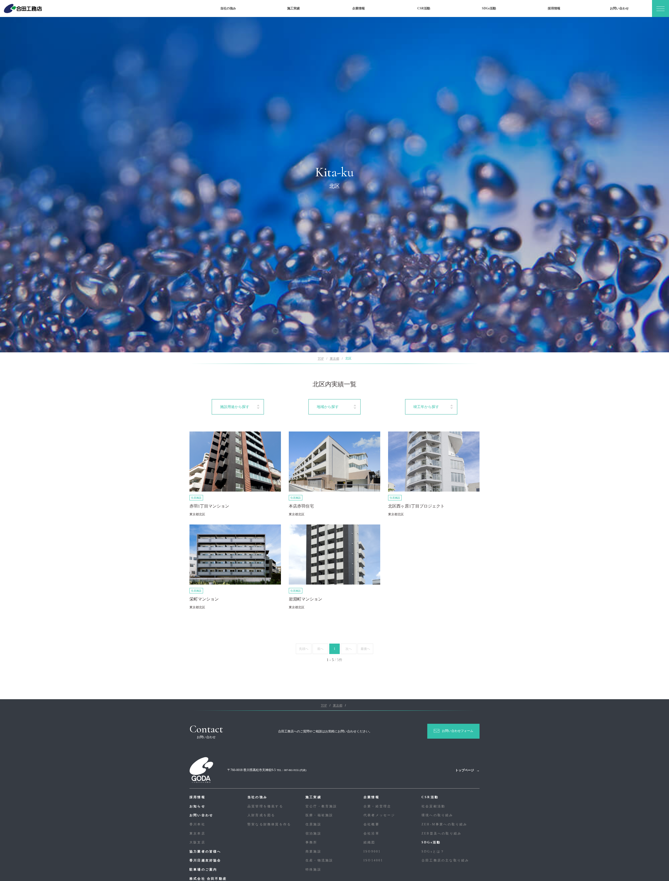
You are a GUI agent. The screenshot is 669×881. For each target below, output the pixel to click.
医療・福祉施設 (319, 815)
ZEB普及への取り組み (442, 833)
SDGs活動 (489, 8)
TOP (321, 358)
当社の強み (228, 8)
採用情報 (554, 8)
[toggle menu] (660, 8)
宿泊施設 (313, 833)
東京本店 (197, 833)
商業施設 (313, 851)
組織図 (370, 842)
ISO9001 (372, 851)
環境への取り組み (437, 815)
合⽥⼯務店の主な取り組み (445, 860)
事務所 (311, 842)
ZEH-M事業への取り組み (445, 824)
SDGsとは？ (433, 851)
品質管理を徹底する (265, 806)
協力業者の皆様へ (205, 851)
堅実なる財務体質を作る (269, 824)
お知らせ (197, 806)
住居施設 (313, 824)
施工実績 (293, 8)
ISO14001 (373, 860)
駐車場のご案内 (203, 869)
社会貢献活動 (433, 806)
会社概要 (371, 824)
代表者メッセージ (379, 815)
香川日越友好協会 (205, 860)
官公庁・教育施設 (321, 806)
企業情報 (358, 8)
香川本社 (197, 824)
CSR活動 (423, 8)
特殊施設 (313, 869)
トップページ (464, 770)
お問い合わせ (619, 8)
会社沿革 (371, 833)
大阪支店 (197, 842)
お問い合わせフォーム (457, 731)
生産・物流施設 (319, 860)
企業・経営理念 (377, 806)
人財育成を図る (261, 815)
